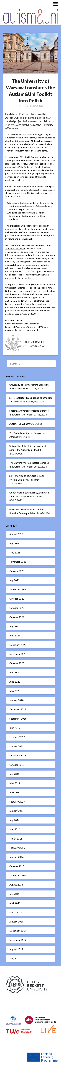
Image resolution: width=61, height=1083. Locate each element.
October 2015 (16, 866)
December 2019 (17, 709)
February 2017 (17, 801)
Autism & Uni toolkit (15, 248)
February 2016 (17, 847)
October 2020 (16, 663)
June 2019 (14, 727)
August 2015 (16, 884)
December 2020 (17, 644)
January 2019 (16, 746)
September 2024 (18, 589)
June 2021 (14, 635)
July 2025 (14, 580)
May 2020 (14, 691)
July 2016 (14, 820)
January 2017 (16, 810)
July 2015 (14, 894)
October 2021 (16, 617)
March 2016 (15, 838)
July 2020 (14, 672)
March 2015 (15, 912)
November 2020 (17, 654)
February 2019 (17, 737)
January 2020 (16, 700)
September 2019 (18, 718)
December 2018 (17, 755)
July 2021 (14, 626)
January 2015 (16, 921)
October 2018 (16, 764)
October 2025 (16, 571)
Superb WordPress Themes (30, 1078)
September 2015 (18, 875)
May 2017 (14, 783)
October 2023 (16, 598)
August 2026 (16, 534)
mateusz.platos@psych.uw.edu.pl (21, 330)
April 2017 (14, 792)
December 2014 (17, 930)
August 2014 (16, 949)
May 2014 (14, 958)
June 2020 (14, 681)
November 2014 (17, 940)
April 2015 (14, 903)
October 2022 (16, 607)
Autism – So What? (19, 423)
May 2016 (14, 829)
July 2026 (14, 543)
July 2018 (14, 774)
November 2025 (17, 561)
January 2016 (16, 857)
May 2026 (14, 552)
